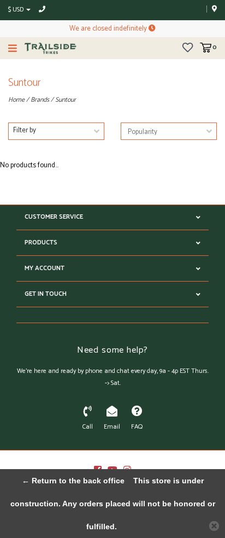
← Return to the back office (73, 480)
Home (16, 100)
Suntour (65, 100)
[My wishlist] (187, 47)
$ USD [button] (16, 9)
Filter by (24, 130)
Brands (40, 100)
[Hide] (214, 526)
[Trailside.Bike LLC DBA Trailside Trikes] (50, 48)
